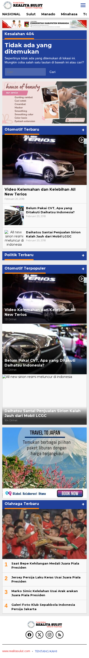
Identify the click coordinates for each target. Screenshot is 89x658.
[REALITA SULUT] (22, 5)
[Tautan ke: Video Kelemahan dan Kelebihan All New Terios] (44, 160)
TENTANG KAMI (46, 651)
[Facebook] (29, 635)
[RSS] (59, 635)
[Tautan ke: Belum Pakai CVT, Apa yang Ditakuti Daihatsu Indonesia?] (14, 215)
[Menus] (83, 5)
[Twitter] (39, 635)
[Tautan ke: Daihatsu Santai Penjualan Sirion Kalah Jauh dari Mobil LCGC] (14, 238)
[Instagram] (49, 635)
